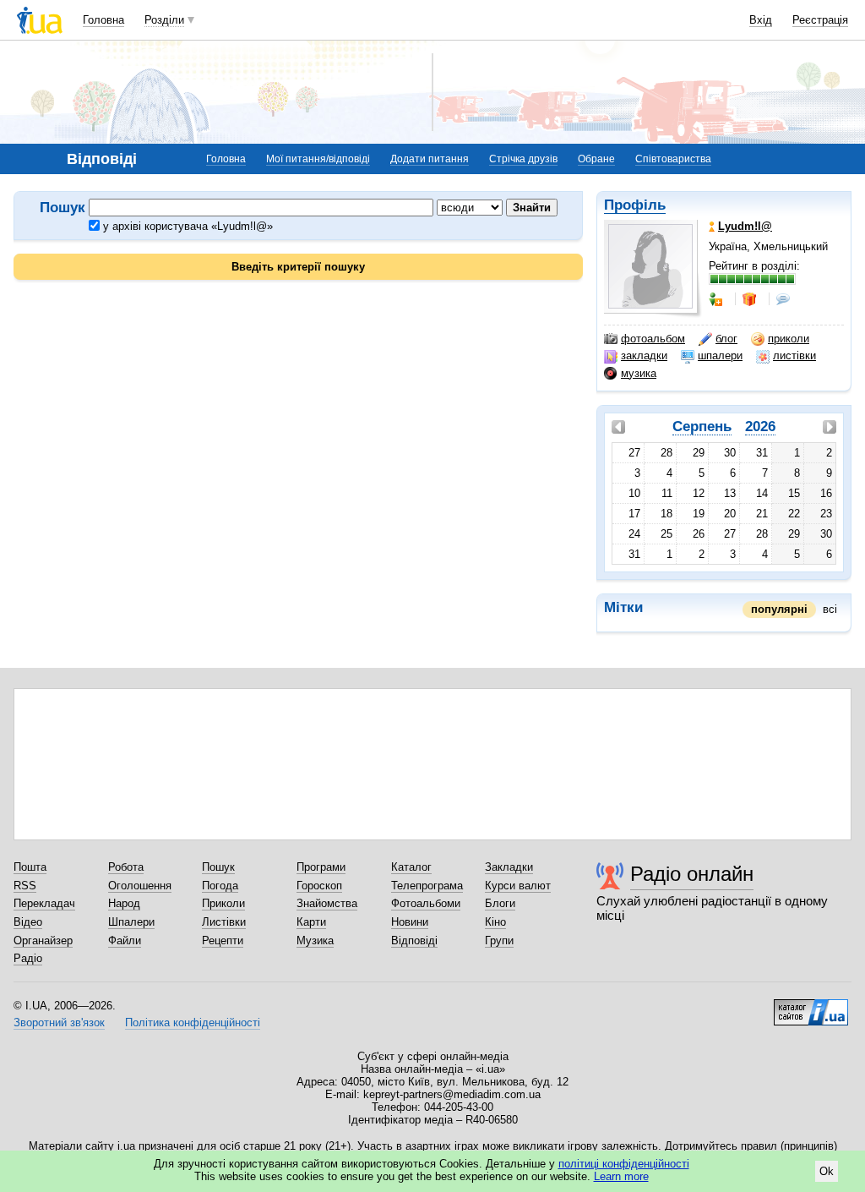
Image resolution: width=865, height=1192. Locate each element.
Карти (311, 922)
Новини (409, 922)
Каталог (411, 867)
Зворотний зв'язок (59, 1022)
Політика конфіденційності (192, 1022)
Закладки (509, 867)
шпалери (720, 355)
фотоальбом (653, 338)
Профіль (635, 205)
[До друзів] (717, 299)
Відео (28, 922)
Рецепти (222, 940)
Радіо (28, 958)
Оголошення (139, 885)
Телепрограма (427, 885)
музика (638, 373)
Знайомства (326, 903)
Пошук (218, 867)
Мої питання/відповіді (318, 159)
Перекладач (44, 903)
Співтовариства (673, 159)
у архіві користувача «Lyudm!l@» (186, 226)
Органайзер (43, 940)
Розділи (164, 20)
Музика (315, 940)
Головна (103, 20)
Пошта (30, 867)
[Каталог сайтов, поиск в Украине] (811, 1006)
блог (726, 338)
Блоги (500, 903)
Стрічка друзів (523, 159)
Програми (320, 867)
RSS (25, 885)
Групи (499, 940)
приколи (788, 338)
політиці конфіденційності (623, 1163)
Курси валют (518, 885)
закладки (644, 355)
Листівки (224, 922)
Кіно (495, 922)
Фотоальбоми (425, 903)
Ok (826, 1171)
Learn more (621, 1176)
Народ (124, 903)
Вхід (760, 20)
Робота (126, 867)
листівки (794, 355)
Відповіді (414, 940)
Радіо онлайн (691, 873)
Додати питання (429, 159)
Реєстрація (820, 20)
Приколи (223, 903)
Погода (220, 885)
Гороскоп (319, 885)
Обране (596, 159)
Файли (124, 940)
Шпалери (131, 922)
